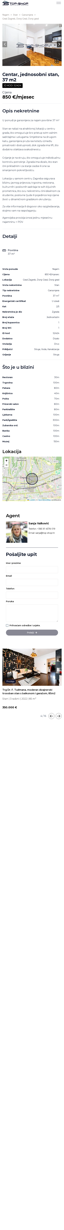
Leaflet (32, 500)
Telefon (10, 588)
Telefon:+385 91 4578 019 (42, 528)
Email (9, 576)
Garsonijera (27, 15)
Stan (15, 15)
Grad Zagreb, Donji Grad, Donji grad (20, 18)
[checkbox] (7, 625)
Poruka (10, 601)
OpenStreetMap (44, 500)
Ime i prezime (13, 563)
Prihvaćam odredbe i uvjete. (25, 625)
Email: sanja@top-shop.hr (42, 533)
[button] (6, 460)
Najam (5, 15)
